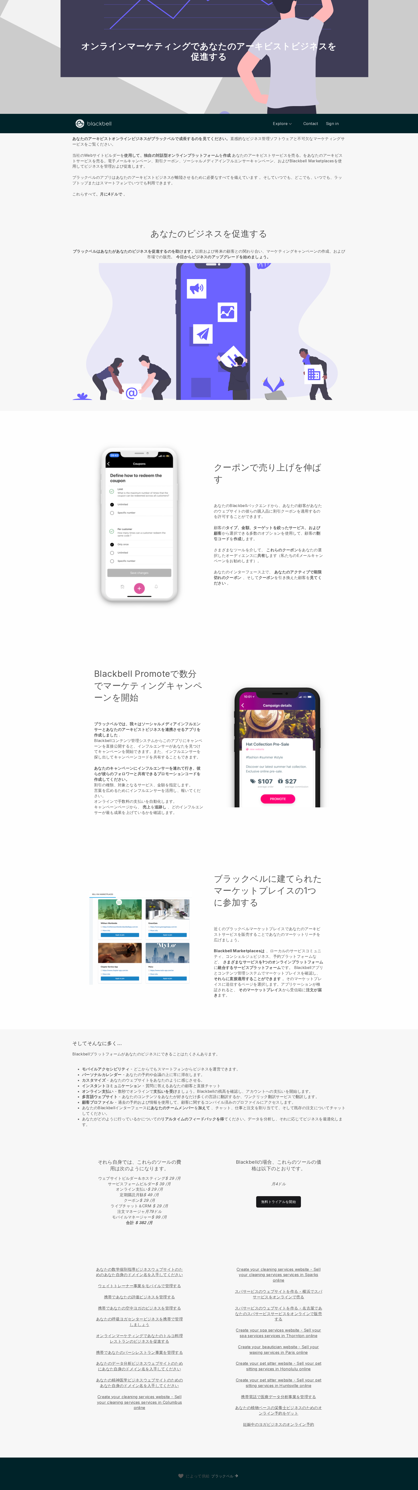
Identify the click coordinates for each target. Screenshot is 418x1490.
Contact (310, 123)
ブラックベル (222, 1476)
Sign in (332, 123)
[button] (209, 166)
